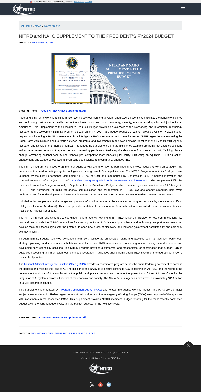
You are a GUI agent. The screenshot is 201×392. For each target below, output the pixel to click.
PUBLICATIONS (39, 333)
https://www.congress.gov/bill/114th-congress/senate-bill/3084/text (109, 180)
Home (28, 25)
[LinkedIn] (109, 384)
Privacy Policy (99, 358)
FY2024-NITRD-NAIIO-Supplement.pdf (62, 110)
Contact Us (86, 358)
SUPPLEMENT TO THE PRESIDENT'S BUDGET (71, 333)
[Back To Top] (188, 345)
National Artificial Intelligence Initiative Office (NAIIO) (55, 264)
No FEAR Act (114, 358)
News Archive (52, 25)
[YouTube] (100, 384)
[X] (92, 384)
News (38, 25)
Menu (182, 8)
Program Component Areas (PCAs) (81, 289)
